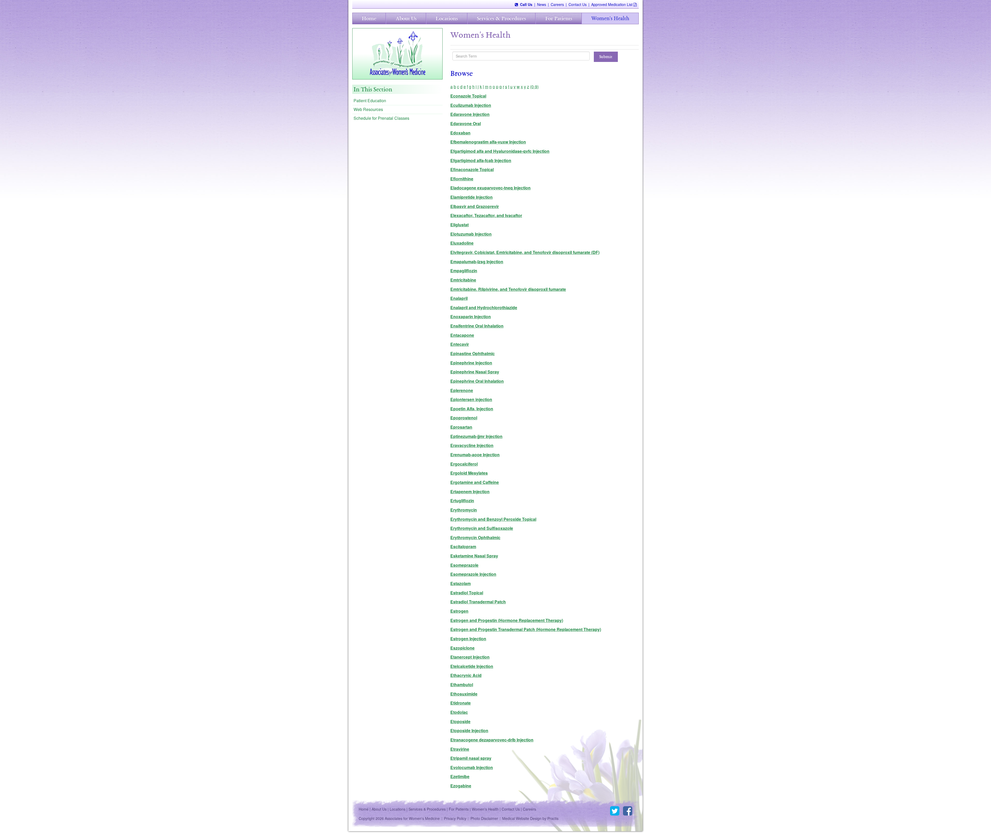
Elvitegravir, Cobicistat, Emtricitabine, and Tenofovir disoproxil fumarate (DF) (525, 252)
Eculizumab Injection (470, 105)
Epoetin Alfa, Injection (471, 409)
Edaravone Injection (470, 114)
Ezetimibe (459, 776)
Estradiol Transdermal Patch (478, 602)
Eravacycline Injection (471, 445)
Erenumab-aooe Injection (475, 455)
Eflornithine (461, 179)
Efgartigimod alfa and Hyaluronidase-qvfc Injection (499, 151)
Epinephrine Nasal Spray (474, 372)
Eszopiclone (462, 648)
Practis (552, 818)
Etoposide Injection (469, 730)
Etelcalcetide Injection (471, 666)
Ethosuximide (463, 694)
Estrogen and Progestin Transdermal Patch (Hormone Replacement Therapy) (525, 629)
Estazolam (460, 583)
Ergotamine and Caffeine (474, 482)
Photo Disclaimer (484, 818)
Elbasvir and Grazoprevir (474, 206)
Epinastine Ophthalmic (472, 353)
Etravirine (459, 749)
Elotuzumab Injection (471, 234)
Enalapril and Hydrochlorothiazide (483, 307)
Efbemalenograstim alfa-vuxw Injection (488, 142)
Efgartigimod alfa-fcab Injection (480, 160)
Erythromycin (463, 510)
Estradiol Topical (466, 593)
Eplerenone (461, 390)
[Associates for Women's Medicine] (397, 53)
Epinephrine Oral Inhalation (477, 381)
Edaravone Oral (465, 123)
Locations (447, 18)
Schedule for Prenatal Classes (381, 118)
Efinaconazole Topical (472, 169)
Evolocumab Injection (471, 767)
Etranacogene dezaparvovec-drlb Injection (491, 740)
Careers (557, 4)
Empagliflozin (463, 271)
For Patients (558, 18)
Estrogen (459, 611)
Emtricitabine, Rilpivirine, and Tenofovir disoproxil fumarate (508, 289)
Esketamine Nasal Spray (474, 556)
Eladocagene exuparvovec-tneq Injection (490, 188)
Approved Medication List (612, 4)
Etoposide (460, 721)
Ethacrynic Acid (466, 675)
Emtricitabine (463, 280)
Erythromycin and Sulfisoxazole (481, 528)
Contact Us (578, 4)
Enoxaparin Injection (470, 316)
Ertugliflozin (462, 501)
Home (369, 18)
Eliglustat (459, 225)
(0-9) (534, 87)
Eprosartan (461, 427)
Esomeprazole (464, 565)
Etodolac (459, 712)
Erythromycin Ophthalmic (475, 537)
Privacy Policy (455, 818)
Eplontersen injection (471, 399)
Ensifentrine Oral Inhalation (477, 326)
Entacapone (462, 335)
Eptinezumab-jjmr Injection (476, 436)
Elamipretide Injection (471, 197)
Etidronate (460, 703)
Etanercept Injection (470, 657)
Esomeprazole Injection (473, 574)
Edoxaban (460, 133)
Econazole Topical (468, 96)
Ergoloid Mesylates (469, 473)
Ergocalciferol (464, 464)
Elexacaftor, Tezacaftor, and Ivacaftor (486, 215)
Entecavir (459, 344)
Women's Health (610, 18)
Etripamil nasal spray (470, 758)
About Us (406, 18)
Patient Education (370, 100)
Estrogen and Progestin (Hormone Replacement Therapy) (506, 620)
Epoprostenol (463, 418)
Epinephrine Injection (471, 363)
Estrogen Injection (468, 639)
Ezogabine (460, 786)
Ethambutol (461, 685)
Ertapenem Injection (470, 491)
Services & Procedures (501, 18)
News (541, 4)
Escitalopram (463, 546)
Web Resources (368, 109)
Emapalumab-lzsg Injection (476, 262)
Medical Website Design (521, 818)
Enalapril (459, 298)
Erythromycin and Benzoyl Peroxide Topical (493, 519)
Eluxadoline (462, 243)
